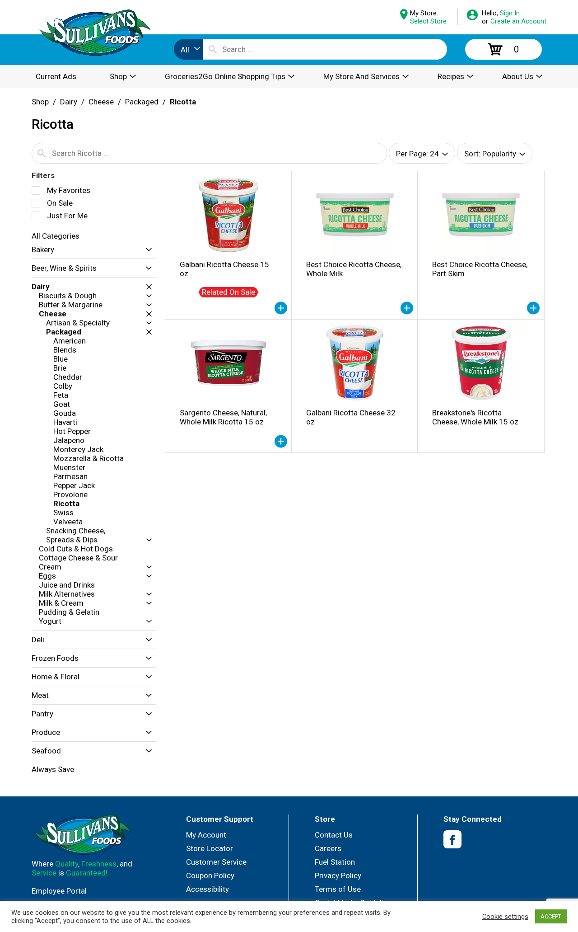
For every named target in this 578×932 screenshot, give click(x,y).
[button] (146, 250)
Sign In (510, 13)
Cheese (101, 101)
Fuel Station (335, 861)
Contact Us (334, 834)
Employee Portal (59, 890)
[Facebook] (452, 839)
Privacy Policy (338, 875)
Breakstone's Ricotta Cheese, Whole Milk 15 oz (475, 417)
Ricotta (183, 101)
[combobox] (188, 49)
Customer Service (216, 861)
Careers (328, 848)
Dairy (68, 101)
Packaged (141, 101)
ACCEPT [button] (551, 916)
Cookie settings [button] (505, 917)
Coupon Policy (210, 875)
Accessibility (207, 889)
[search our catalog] (213, 49)
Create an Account (518, 21)
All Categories (55, 235)
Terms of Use (338, 889)
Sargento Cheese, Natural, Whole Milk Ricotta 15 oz (223, 417)
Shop (40, 101)
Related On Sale (228, 292)
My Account (206, 834)
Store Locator (209, 848)
